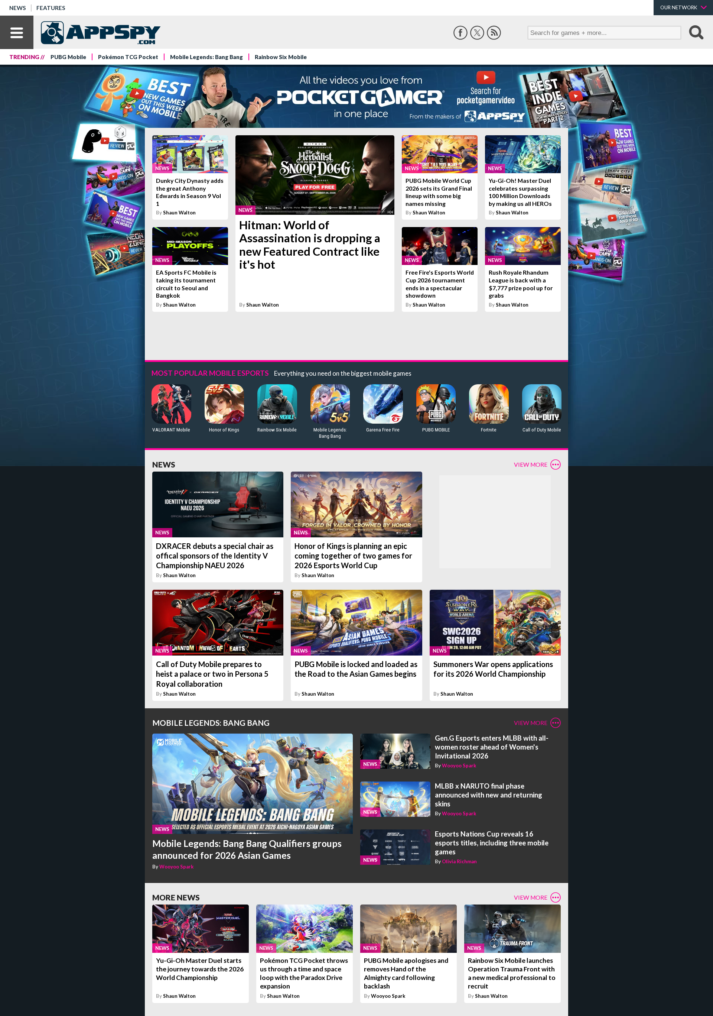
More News (176, 897)
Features (50, 7)
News (17, 7)
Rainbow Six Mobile (281, 57)
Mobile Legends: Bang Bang (206, 57)
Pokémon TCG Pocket (128, 57)
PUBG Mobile (68, 57)
